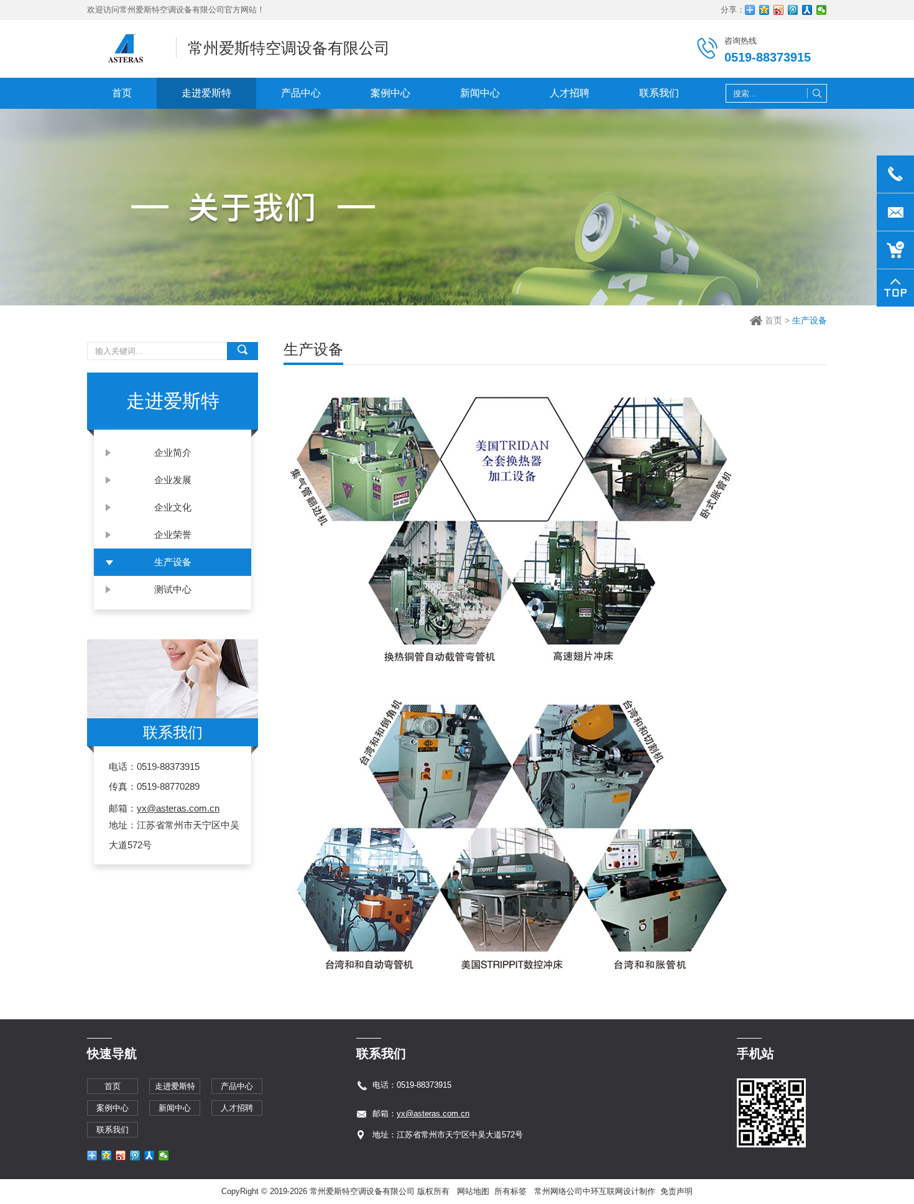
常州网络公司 (558, 1191)
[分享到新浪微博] (778, 10)
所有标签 (510, 1191)
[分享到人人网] (807, 10)
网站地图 (473, 1191)
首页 (773, 320)
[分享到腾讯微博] (793, 10)
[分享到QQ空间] (764, 10)
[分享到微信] (821, 10)
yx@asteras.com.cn (178, 808)
